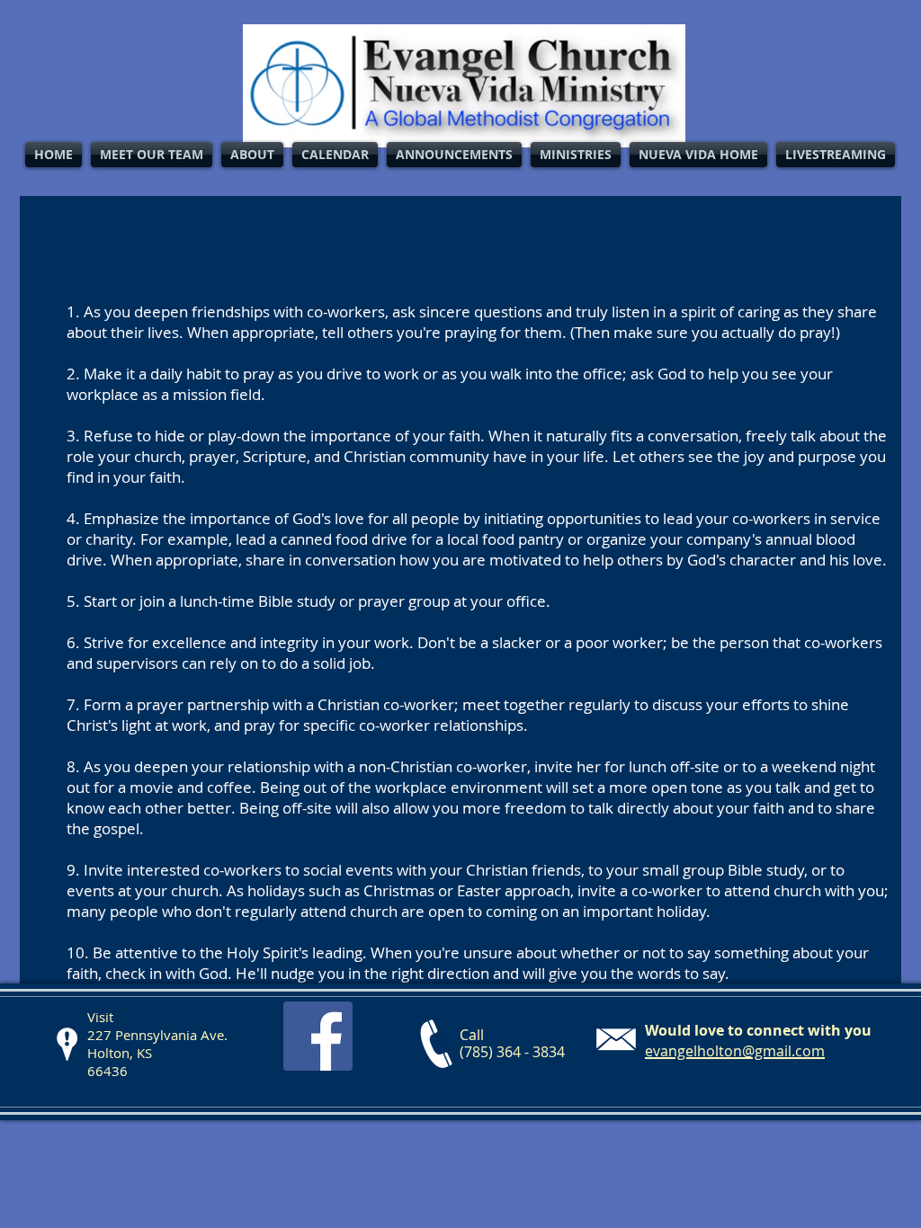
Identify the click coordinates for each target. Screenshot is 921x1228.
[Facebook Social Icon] (318, 1036)
